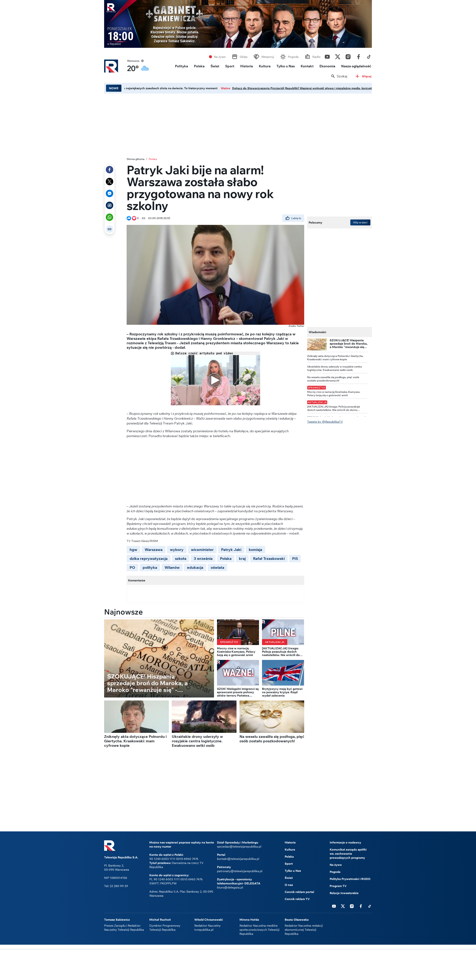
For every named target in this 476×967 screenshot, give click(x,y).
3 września (203, 558)
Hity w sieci (360, 222)
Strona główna (135, 159)
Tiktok (369, 56)
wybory (177, 549)
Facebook (358, 56)
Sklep (243, 57)
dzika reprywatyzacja (149, 558)
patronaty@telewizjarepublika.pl (239, 871)
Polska (199, 66)
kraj (242, 558)
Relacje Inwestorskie (344, 893)
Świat (214, 66)
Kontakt (307, 66)
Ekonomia (327, 66)
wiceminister (202, 549)
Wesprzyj (267, 57)
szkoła (180, 558)
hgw (133, 549)
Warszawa (154, 549)
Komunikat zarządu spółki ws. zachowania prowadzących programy (348, 853)
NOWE (113, 88)
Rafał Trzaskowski (269, 558)
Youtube (327, 56)
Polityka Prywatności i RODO (350, 879)
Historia (246, 66)
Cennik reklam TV (297, 899)
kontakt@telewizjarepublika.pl (238, 859)
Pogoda (293, 57)
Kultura (265, 66)
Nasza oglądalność (356, 66)
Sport (229, 66)
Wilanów (172, 567)
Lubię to (296, 218)
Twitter (338, 56)
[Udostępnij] (109, 169)
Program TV (338, 886)
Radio (316, 57)
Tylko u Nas (285, 66)
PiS (295, 558)
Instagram (348, 56)
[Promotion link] (238, 24)
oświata (217, 567)
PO (132, 567)
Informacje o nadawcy (345, 842)
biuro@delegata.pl (230, 887)
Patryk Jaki (231, 549)
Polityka (181, 66)
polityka (150, 567)
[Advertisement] (238, 124)
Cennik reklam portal (299, 892)
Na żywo (220, 57)
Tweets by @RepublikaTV (325, 422)
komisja (255, 549)
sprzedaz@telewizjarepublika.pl (239, 846)
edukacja (195, 567)
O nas (289, 885)
